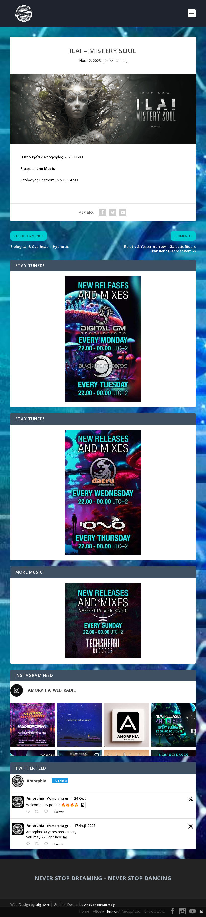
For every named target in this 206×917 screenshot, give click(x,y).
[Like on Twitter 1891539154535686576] (47, 844)
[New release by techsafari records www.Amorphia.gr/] (173, 725)
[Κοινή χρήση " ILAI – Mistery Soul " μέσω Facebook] (102, 212)
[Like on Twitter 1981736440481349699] (47, 812)
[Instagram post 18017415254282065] (32, 725)
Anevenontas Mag (99, 904)
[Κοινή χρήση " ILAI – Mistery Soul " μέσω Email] (123, 212)
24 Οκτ (80, 798)
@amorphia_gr (57, 799)
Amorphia (35, 798)
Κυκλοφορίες (116, 60)
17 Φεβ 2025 (84, 825)
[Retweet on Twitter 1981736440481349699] (38, 812)
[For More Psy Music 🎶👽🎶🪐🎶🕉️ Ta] (126, 725)
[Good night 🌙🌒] (79, 725)
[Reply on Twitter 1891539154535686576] (29, 844)
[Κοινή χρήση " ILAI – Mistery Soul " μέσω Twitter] (113, 212)
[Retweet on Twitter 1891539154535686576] (38, 844)
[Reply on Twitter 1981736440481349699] (29, 812)
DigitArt (43, 904)
